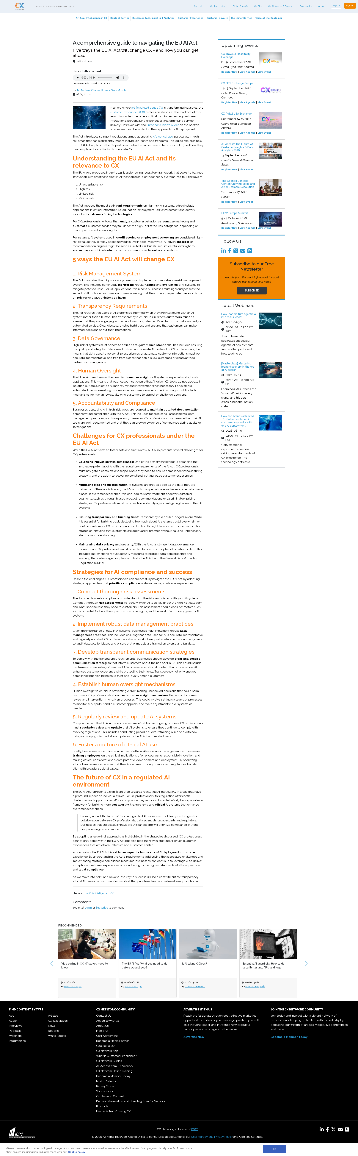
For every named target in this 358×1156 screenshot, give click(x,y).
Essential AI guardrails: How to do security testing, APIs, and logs (264, 965)
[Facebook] (230, 251)
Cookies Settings (250, 1136)
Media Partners (106, 1081)
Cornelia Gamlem (195, 986)
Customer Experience (190, 18)
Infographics (17, 1041)
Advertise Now (193, 1037)
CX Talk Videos (57, 1020)
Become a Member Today (113, 1076)
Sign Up (350, 5)
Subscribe (102, 907)
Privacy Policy (223, 1136)
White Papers (57, 1036)
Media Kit (102, 1030)
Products (102, 1106)
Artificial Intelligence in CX (91, 18)
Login (88, 907)
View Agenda (247, 72)
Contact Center (119, 18)
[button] (51, 963)
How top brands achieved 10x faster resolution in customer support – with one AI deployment (237, 421)
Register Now (229, 72)
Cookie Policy (105, 1046)
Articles (53, 1015)
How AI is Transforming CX (113, 1111)
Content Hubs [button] (217, 6)
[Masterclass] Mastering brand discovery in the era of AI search (237, 366)
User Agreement (107, 1036)
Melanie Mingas (72, 986)
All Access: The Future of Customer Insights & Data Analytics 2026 (237, 147)
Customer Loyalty (217, 18)
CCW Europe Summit (234, 213)
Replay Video (105, 1086)
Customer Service (241, 18)
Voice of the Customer (268, 18)
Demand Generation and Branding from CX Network (130, 1101)
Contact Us (103, 1015)
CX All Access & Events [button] (280, 6)
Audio (13, 1020)
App (12, 1015)
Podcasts (15, 1030)
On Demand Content (110, 1096)
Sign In (336, 5)
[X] (334, 1130)
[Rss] (250, 251)
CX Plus (258, 6)
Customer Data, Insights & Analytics (153, 18)
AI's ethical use (163, 136)
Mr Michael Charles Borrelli (93, 90)
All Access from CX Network (114, 1066)
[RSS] (347, 1130)
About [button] (321, 6)
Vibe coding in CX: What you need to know (84, 965)
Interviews (15, 1025)
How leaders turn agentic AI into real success (238, 316)
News (51, 1025)
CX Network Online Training (114, 1071)
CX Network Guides (109, 1061)
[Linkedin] (224, 251)
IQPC (194, 1129)
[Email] (243, 251)
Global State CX (240, 6)
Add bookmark (84, 61)
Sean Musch (118, 90)
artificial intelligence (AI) (147, 107)
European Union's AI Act (163, 125)
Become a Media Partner (112, 1041)
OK (274, 1149)
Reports (53, 1030)
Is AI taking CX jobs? (194, 963)
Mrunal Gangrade (255, 986)
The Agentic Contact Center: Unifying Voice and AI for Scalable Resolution (238, 184)
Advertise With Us (107, 1020)
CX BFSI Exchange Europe (237, 83)
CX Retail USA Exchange (236, 113)
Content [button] (198, 6)
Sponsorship (306, 6)
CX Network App (107, 1051)
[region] (179, 1149)
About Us (102, 1025)
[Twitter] (236, 251)
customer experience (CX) (127, 112)
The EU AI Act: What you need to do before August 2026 (144, 965)
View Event (264, 72)
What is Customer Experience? (116, 1056)
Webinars (15, 1036)
